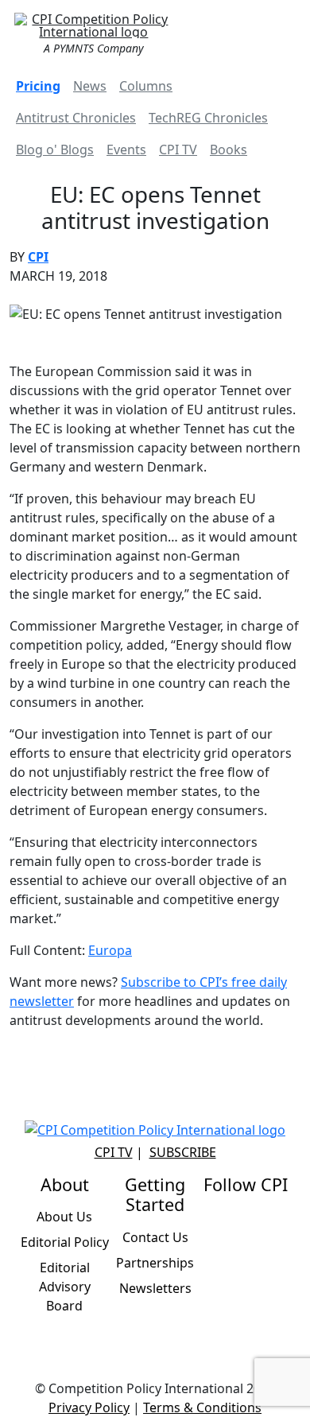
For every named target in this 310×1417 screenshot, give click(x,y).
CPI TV (178, 149)
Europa (110, 950)
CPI (38, 257)
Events (126, 149)
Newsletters (155, 1288)
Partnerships (155, 1262)
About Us (64, 1216)
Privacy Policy (89, 1407)
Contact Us (155, 1237)
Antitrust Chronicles (76, 117)
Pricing (38, 86)
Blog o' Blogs (55, 149)
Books (228, 149)
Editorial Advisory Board (65, 1286)
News (90, 86)
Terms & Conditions (202, 1407)
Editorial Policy (65, 1242)
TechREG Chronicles (208, 117)
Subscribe (182, 1152)
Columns (145, 86)
